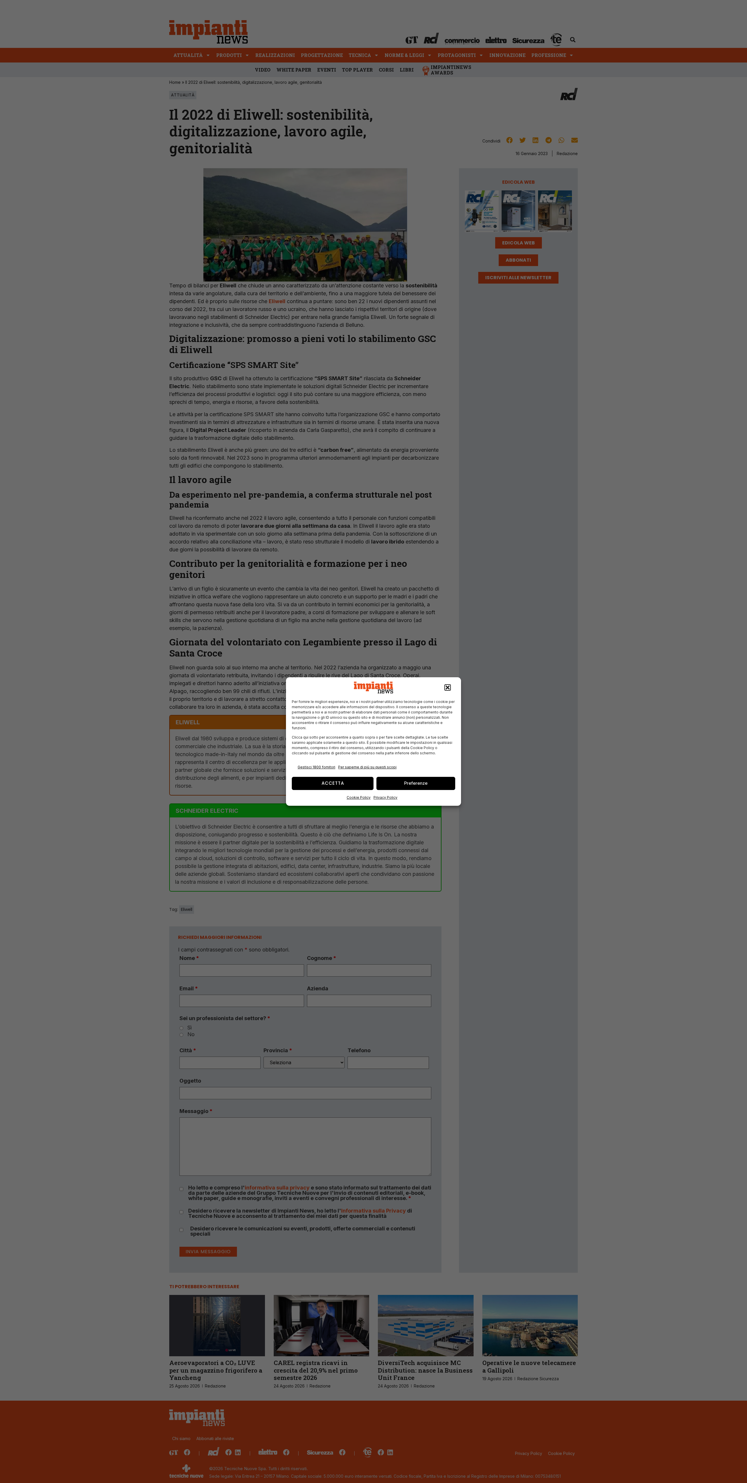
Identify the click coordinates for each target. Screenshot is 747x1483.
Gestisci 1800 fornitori (316, 767)
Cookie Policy (359, 797)
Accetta (333, 783)
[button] (448, 687)
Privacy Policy (385, 797)
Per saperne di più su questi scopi (367, 767)
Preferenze (415, 783)
